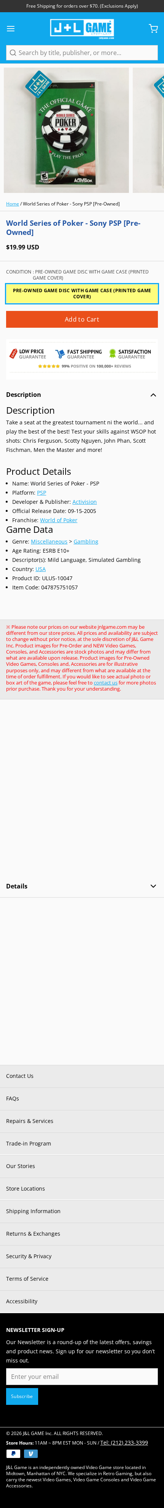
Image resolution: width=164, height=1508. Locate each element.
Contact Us (20, 1075)
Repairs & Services (29, 1121)
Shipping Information (33, 1211)
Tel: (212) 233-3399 (124, 1442)
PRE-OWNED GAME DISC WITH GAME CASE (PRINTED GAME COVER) (82, 293)
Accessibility (21, 1301)
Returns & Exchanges (33, 1233)
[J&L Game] (82, 28)
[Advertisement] (82, 791)
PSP (41, 492)
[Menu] (13, 28)
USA (40, 569)
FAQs (12, 1098)
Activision (84, 501)
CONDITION (77, 275)
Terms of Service (27, 1278)
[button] (82, 319)
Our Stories (20, 1166)
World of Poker (58, 520)
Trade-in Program (28, 1143)
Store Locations (25, 1188)
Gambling (86, 541)
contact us (105, 682)
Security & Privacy (28, 1256)
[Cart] (150, 28)
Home (12, 204)
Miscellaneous (49, 541)
